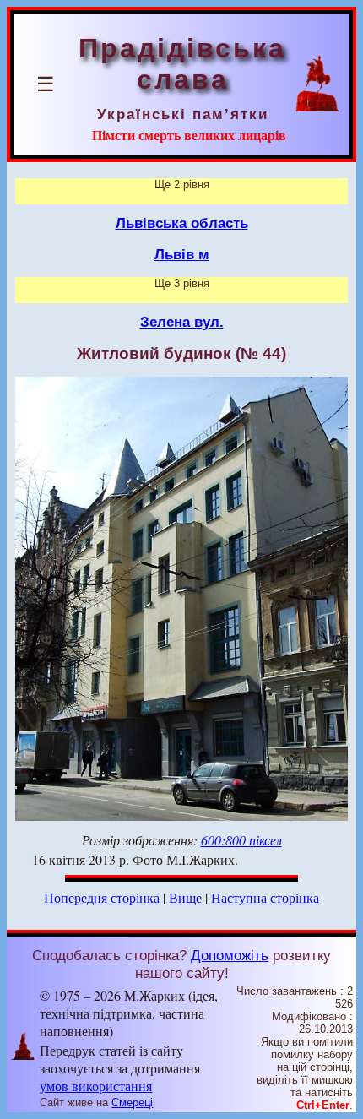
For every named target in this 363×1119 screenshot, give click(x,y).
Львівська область (182, 223)
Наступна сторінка (265, 897)
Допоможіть (229, 955)
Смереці (132, 1102)
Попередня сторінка (102, 897)
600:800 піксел (241, 840)
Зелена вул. (182, 321)
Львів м (181, 254)
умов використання (96, 1086)
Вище (185, 897)
